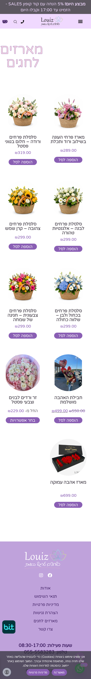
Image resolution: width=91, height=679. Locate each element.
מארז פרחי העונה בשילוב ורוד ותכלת (68, 139)
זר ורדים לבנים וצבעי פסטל (23, 400)
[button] (80, 21)
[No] (84, 665)
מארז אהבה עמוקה (68, 482)
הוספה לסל (68, 159)
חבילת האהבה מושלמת (68, 400)
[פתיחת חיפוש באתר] (15, 21)
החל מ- (23, 410)
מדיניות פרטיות (38, 672)
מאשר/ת (59, 672)
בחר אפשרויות (22, 420)
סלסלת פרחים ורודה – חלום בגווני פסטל (23, 142)
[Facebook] (50, 575)
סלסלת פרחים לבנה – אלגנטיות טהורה (68, 228)
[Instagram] (41, 575)
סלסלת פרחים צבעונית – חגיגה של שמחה (23, 315)
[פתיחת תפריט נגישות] (7, 672)
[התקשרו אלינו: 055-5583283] (22, 21)
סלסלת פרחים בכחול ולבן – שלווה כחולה (68, 315)
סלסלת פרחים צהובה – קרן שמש (22, 226)
